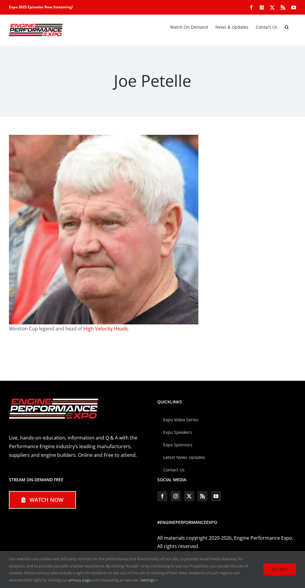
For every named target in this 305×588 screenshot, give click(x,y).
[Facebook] (162, 496)
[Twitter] (189, 496)
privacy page (80, 580)
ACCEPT (279, 569)
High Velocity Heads (105, 328)
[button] (287, 27)
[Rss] (202, 496)
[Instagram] (176, 496)
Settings (147, 580)
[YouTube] (216, 496)
